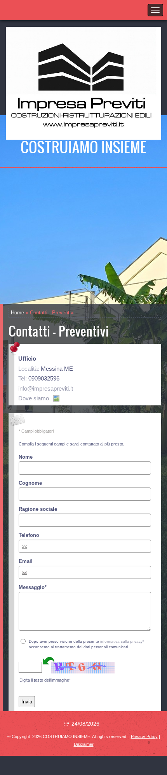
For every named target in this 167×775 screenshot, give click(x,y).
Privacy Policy (144, 736)
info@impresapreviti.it (45, 388)
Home (17, 313)
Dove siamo (33, 398)
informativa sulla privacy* (122, 641)
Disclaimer (84, 744)
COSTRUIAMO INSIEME (83, 147)
